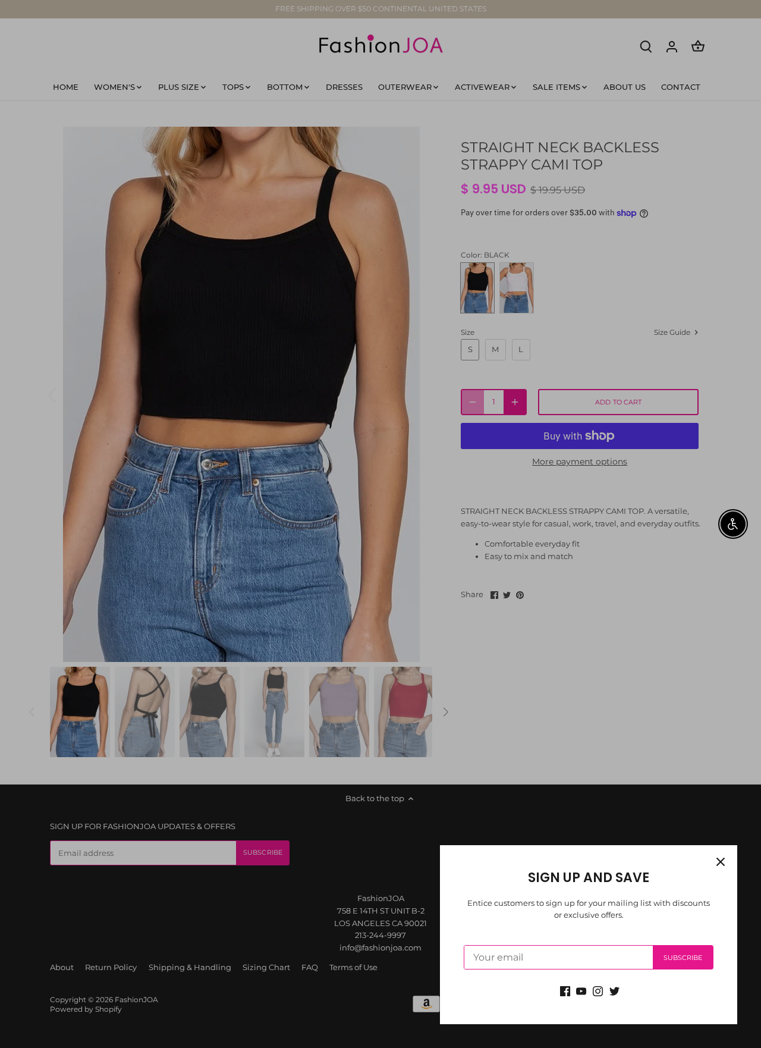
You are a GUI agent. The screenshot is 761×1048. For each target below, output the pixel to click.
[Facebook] (565, 990)
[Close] (720, 862)
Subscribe (683, 957)
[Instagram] (598, 990)
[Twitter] (614, 990)
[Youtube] (581, 990)
